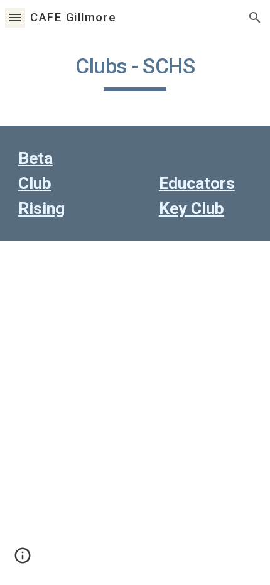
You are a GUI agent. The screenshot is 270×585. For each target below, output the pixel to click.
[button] (15, 17)
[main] (135, 72)
